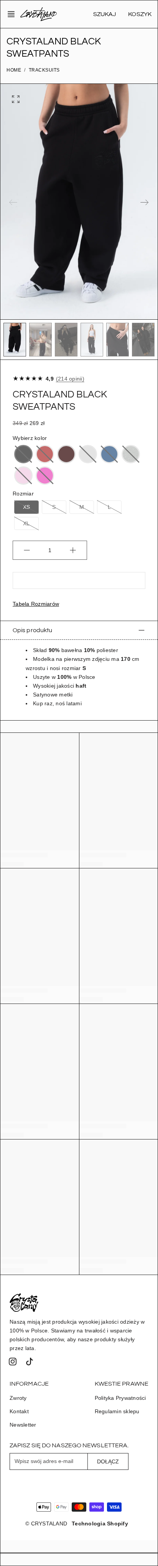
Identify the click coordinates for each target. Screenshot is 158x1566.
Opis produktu (32, 630)
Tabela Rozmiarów (36, 604)
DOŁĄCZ (108, 1461)
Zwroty (18, 1398)
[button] (13, 14)
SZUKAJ (104, 14)
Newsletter (23, 1425)
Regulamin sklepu (117, 1411)
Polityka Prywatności (120, 1398)
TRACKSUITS (44, 70)
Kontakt (19, 1411)
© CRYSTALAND (46, 1523)
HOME (14, 70)
